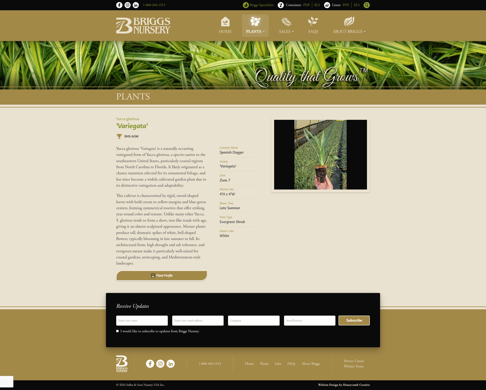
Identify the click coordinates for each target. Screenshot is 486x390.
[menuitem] (225, 25)
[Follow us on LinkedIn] (136, 5)
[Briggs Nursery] (143, 26)
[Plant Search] (367, 5)
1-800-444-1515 (154, 5)
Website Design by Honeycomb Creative (344, 385)
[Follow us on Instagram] (128, 5)
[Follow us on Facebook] (119, 5)
